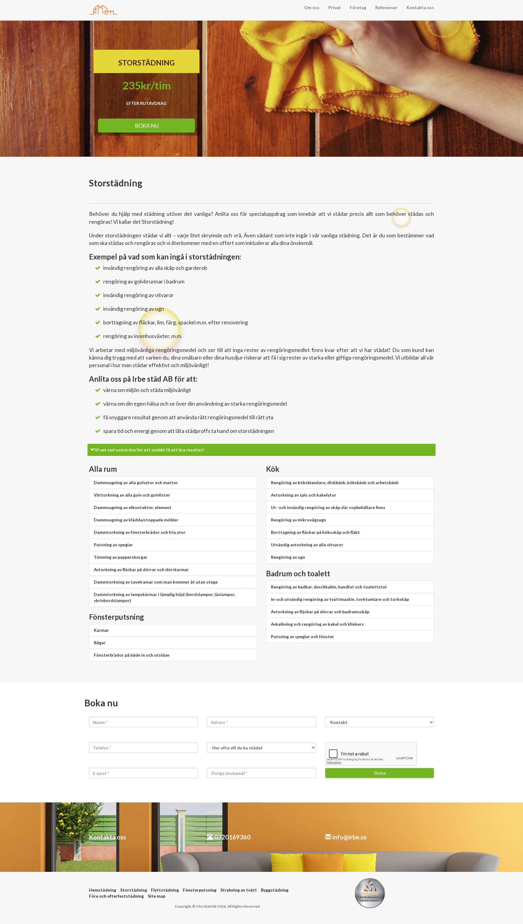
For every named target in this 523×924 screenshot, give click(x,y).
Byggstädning (274, 889)
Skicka (380, 772)
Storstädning (133, 889)
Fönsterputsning (199, 889)
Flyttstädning (165, 889)
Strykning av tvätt (238, 889)
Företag (358, 7)
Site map (156, 896)
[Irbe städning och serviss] (103, 7)
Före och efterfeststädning (116, 896)
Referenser (386, 7)
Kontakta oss (420, 7)
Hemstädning (102, 889)
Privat (334, 7)
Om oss (311, 7)
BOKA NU (147, 125)
